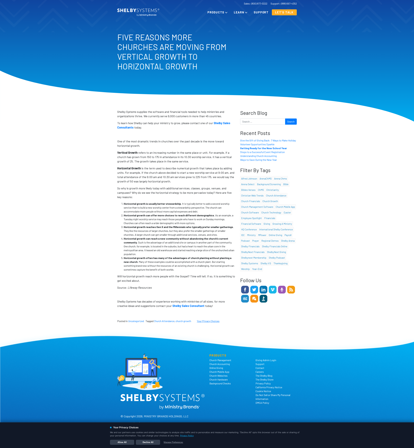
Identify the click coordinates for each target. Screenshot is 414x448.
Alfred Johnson (249, 178)
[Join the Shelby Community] (254, 298)
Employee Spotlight (251, 218)
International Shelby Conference (276, 229)
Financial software (251, 223)
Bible (286, 184)
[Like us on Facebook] (245, 289)
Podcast (245, 240)
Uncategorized (136, 321)
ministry (251, 235)
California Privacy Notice (269, 387)
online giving (275, 235)
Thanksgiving (280, 263)
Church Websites (218, 375)
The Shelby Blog (264, 375)
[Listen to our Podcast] (282, 289)
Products (215, 12)
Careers (260, 371)
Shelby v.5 (266, 263)
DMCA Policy (262, 402)
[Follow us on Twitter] (254, 289)
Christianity (272, 189)
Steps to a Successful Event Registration (262, 152)
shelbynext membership (253, 257)
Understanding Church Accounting (258, 155)
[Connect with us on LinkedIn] (263, 289)
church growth (183, 321)
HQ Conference (249, 229)
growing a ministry (282, 223)
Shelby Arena (288, 240)
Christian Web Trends (252, 195)
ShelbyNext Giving (276, 252)
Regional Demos (270, 240)
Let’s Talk (284, 12)
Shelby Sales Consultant (188, 306)
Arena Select (248, 184)
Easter (287, 212)
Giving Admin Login (266, 360)
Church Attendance (164, 321)
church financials (250, 201)
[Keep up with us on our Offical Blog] (291, 289)
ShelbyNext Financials (253, 252)
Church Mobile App (285, 206)
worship (245, 269)
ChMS (261, 189)
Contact (260, 367)
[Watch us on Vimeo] (273, 289)
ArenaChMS (266, 178)
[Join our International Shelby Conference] (245, 298)
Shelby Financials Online (274, 246)
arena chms (280, 178)
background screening (269, 184)
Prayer (255, 240)
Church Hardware (218, 379)
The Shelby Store (264, 379)
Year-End (257, 269)
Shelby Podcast (277, 257)
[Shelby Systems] (138, 12)
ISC (243, 235)
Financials (269, 218)
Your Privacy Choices (208, 321)
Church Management (220, 360)
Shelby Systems (249, 263)
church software (250, 212)
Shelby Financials (250, 246)
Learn (239, 12)
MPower (262, 235)
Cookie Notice (263, 391)
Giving (267, 223)
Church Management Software (257, 206)
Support (261, 12)
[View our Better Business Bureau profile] (263, 298)
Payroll (288, 235)
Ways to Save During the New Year (258, 159)
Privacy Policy (263, 383)
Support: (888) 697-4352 (284, 3)
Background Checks (220, 383)
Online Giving (216, 367)
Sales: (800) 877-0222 (255, 3)
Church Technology (271, 212)
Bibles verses (248, 189)
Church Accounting (219, 364)
